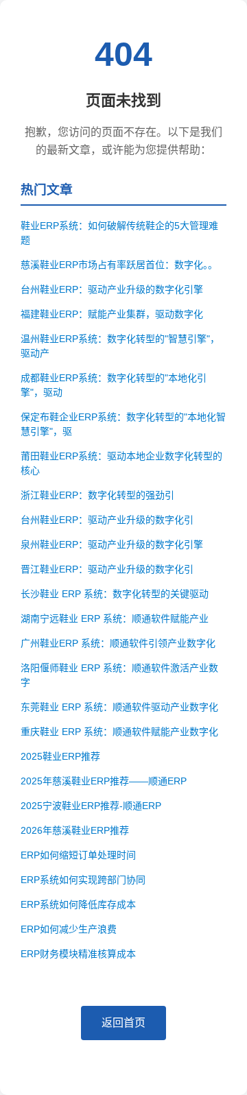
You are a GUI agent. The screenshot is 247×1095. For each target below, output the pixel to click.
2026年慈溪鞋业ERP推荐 (75, 830)
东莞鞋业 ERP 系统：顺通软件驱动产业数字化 (119, 706)
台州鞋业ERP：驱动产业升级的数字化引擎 (112, 289)
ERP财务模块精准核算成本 (78, 953)
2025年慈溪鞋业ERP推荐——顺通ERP (104, 780)
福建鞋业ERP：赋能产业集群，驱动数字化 (112, 314)
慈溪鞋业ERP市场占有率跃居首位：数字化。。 (119, 264)
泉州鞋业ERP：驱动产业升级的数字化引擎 (112, 544)
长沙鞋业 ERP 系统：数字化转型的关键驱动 (115, 593)
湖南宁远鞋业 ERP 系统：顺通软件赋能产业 (115, 618)
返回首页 (123, 1022)
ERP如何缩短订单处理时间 (78, 855)
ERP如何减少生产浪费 (69, 929)
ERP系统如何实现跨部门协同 (83, 879)
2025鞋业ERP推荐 (60, 756)
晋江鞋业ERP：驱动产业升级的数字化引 (107, 569)
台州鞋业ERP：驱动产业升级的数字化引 (107, 519)
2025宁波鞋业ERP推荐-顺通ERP (91, 805)
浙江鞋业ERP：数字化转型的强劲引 (97, 495)
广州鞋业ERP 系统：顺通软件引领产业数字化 (118, 643)
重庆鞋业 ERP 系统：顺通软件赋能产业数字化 (119, 731)
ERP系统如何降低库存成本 (78, 904)
